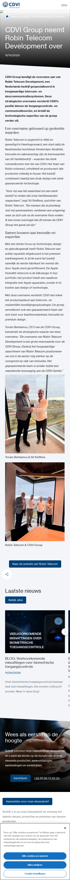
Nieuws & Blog (20, 16)
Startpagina (7, 16)
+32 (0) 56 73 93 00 (47, 778)
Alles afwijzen (35, 864)
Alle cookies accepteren (35, 856)
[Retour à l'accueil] (11, 5)
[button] (65, 631)
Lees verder (12, 612)
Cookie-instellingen (35, 873)
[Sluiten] (65, 828)
